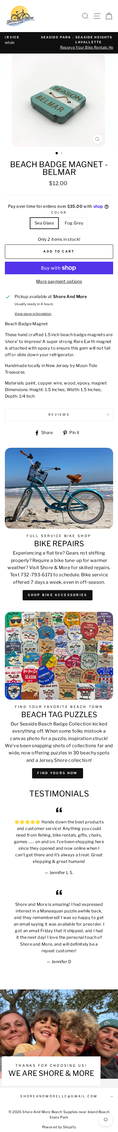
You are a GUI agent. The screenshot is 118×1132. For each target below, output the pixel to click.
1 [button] (57, 153)
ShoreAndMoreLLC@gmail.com (58, 1096)
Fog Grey (74, 223)
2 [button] (62, 153)
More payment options (59, 281)
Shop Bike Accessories (57, 595)
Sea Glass (44, 223)
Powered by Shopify (59, 1127)
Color (59, 212)
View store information (33, 314)
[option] (59, 43)
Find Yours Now (57, 773)
